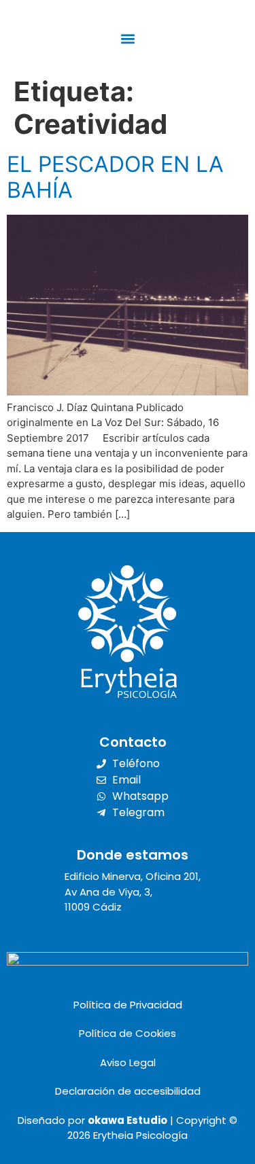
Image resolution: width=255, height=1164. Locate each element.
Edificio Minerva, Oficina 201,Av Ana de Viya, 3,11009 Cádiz (133, 891)
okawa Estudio (127, 1120)
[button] (127, 38)
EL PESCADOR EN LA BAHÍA (115, 177)
